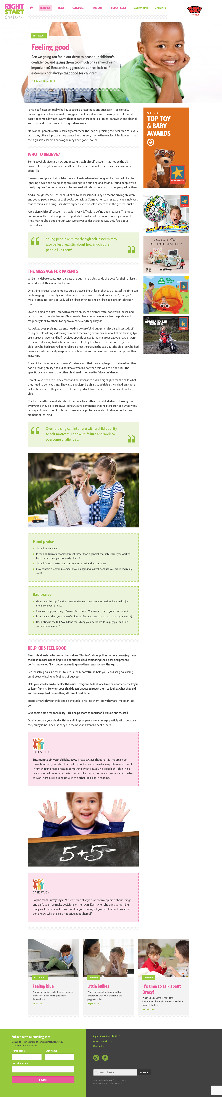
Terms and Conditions (102, 1080)
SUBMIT (43, 1079)
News (61, 7)
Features (45, 7)
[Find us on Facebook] (105, 1058)
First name (19, 1051)
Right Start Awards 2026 (106, 1036)
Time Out (97, 7)
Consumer (78, 7)
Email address (20, 1063)
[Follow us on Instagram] (96, 1058)
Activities (160, 8)
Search (144, 1072)
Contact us (99, 1046)
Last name (51, 1051)
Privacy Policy (120, 1080)
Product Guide (118, 7)
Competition (141, 8)
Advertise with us (102, 1041)
